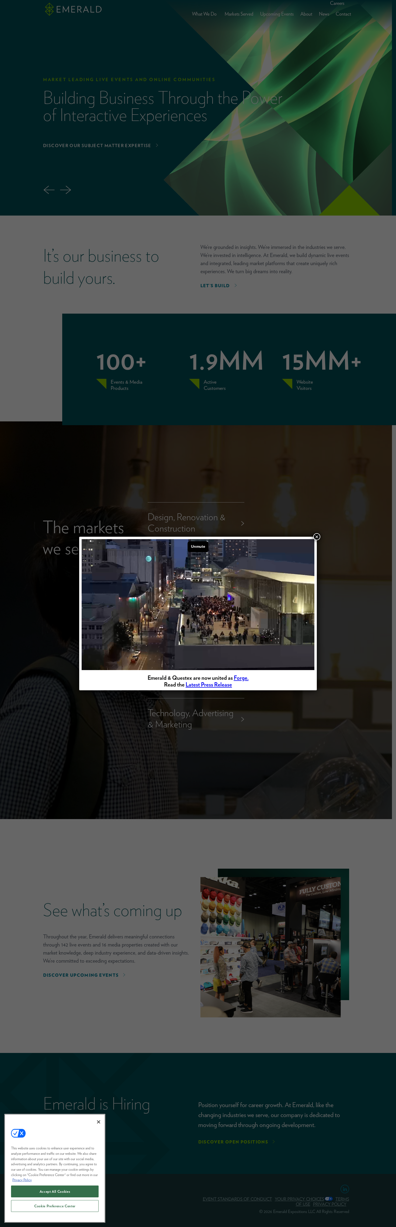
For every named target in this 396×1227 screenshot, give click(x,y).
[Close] (99, 1122)
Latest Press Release (209, 684)
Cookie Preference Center (54, 1206)
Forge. (241, 677)
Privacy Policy (22, 1180)
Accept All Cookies (55, 1191)
